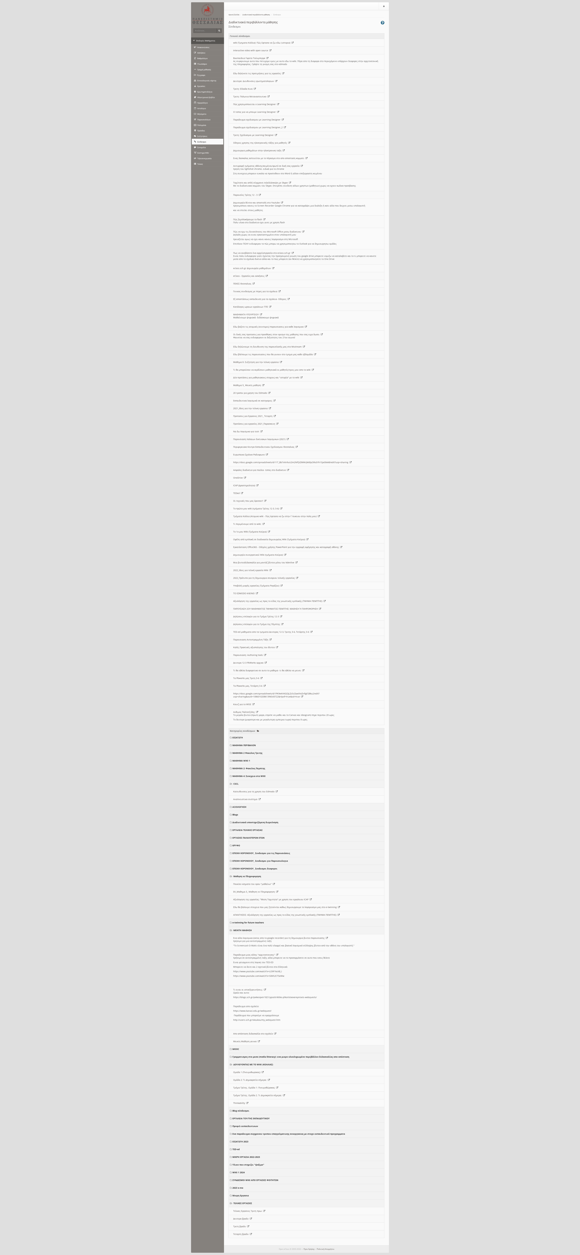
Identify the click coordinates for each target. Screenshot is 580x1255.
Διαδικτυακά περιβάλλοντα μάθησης (256, 15)
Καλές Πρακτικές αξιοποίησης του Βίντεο (254, 647)
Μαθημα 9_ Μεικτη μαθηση (247, 385)
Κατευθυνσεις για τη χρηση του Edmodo (254, 791)
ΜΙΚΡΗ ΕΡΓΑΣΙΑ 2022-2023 (246, 1157)
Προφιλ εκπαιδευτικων (245, 1126)
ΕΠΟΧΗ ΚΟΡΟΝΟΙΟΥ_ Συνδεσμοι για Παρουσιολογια (260, 860)
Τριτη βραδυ (240, 1226)
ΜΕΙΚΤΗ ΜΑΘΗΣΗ (242, 930)
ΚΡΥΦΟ (236, 845)
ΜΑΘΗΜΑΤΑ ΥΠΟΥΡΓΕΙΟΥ (246, 314)
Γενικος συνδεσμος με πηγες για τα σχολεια (256, 291)
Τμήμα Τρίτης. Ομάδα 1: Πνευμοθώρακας (254, 1087)
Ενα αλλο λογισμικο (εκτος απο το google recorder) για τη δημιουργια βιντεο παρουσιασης (279, 938)
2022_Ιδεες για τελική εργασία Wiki (251, 570)
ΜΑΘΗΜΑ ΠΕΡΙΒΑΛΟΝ (244, 745)
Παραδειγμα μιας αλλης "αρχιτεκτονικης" (254, 954)
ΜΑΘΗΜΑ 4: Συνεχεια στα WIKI (249, 776)
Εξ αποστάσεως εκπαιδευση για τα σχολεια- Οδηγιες (260, 299)
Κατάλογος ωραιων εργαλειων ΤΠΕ (251, 306)
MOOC (235, 1049)
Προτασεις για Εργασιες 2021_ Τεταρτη (253, 416)
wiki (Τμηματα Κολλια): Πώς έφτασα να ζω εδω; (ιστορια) (262, 42)
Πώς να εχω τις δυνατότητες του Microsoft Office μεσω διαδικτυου (267, 231)
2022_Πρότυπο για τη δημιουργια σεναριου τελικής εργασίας (264, 577)
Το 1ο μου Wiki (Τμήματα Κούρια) (250, 531)
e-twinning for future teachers (248, 922)
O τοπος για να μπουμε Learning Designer (255, 111)
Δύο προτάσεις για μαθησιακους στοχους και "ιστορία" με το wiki (266, 377)
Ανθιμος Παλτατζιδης (244, 712)
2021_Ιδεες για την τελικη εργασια (251, 408)
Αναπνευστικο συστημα (246, 799)
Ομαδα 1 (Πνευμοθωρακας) (247, 1072)
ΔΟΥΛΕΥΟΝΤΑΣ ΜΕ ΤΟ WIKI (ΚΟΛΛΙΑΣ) (253, 1064)
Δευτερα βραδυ (241, 1218)
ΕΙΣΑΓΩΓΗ (237, 737)
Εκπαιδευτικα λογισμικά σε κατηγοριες (253, 400)
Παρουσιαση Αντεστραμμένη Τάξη (251, 639)
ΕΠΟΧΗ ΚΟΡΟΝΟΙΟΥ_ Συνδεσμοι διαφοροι (254, 868)
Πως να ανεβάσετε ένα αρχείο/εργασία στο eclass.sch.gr (262, 253)
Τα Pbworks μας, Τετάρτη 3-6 (248, 685)
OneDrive (238, 477)
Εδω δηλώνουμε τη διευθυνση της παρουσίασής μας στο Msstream (268, 346)
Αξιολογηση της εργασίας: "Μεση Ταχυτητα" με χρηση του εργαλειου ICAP (271, 899)
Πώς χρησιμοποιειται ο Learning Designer (255, 104)
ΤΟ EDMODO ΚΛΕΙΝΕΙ (244, 593)
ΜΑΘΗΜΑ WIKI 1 (241, 760)
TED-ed (236, 1149)
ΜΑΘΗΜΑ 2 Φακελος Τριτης (247, 753)
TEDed (237, 493)
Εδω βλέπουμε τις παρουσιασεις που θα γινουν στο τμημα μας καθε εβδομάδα (273, 354)
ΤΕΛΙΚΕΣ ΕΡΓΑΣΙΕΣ (242, 1203)
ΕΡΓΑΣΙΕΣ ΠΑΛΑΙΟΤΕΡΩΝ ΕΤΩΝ (248, 837)
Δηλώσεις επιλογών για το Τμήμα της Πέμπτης (257, 624)
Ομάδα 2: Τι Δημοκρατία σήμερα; (250, 1079)
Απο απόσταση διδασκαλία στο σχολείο (253, 1033)
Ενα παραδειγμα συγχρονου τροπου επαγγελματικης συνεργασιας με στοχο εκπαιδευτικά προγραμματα (288, 1133)
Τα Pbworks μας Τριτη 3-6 (246, 678)
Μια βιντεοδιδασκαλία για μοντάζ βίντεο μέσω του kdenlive (264, 562)
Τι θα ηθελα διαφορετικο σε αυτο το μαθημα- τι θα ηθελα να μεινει (267, 670)
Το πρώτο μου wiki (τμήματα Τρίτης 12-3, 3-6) (256, 508)
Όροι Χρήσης (309, 1249)
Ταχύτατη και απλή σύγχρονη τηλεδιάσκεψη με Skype (261, 182)
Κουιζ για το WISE (242, 704)
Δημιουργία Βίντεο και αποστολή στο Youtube (257, 202)
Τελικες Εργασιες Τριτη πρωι (248, 1211)
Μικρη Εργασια (240, 1195)
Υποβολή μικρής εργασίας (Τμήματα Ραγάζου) (256, 585)
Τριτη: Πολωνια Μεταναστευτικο (250, 96)
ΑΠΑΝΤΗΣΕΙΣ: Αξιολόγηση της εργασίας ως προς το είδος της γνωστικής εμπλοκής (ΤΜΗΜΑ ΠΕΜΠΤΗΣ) (285, 914)
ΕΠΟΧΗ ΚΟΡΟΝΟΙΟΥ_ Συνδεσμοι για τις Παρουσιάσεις (261, 853)
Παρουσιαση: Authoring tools (248, 655)
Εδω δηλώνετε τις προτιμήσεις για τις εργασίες (257, 73)
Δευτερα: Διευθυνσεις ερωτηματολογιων (254, 81)
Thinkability (239, 1103)
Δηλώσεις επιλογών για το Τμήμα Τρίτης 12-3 (256, 616)
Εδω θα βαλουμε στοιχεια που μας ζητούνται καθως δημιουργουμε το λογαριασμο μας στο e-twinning (285, 907)
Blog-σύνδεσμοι (240, 1110)
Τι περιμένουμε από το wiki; (248, 524)
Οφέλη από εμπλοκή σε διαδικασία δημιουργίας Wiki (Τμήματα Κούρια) (269, 539)
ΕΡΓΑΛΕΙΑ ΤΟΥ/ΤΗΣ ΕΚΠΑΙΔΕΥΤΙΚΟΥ (251, 1118)
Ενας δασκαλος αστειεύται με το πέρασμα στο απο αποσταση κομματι (269, 158)
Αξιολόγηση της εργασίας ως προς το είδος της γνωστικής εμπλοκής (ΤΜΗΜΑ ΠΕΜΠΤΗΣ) (278, 601)
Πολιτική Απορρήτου (325, 1249)
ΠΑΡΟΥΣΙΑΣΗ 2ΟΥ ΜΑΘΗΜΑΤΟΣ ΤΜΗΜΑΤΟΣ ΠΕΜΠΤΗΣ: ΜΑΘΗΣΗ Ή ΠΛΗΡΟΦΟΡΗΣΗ (276, 608)
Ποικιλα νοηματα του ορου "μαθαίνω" (253, 884)
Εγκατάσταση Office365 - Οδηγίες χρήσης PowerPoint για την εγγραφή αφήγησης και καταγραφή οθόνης (286, 547)
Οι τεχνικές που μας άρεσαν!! (248, 500)
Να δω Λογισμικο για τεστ (246, 431)
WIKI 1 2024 (238, 1172)
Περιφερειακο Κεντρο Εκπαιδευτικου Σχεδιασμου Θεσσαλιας (264, 446)
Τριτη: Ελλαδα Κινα (243, 88)
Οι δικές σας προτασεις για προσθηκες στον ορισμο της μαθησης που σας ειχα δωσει (277, 334)
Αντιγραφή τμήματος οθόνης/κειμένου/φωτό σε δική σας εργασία (267, 165)
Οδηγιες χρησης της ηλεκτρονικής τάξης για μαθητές (260, 142)
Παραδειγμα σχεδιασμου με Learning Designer (257, 119)
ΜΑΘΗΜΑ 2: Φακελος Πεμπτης (248, 768)
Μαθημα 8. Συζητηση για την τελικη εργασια (256, 362)
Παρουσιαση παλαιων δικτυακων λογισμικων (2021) (260, 439)
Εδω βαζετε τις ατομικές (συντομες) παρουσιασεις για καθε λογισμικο (269, 326)
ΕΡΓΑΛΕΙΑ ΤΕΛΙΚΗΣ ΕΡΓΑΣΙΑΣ (247, 830)
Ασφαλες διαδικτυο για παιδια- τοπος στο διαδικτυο (260, 470)
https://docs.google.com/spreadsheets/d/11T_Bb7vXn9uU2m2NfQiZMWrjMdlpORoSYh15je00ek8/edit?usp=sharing (291, 462)
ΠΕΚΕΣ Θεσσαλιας (243, 283)
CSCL (235, 783)
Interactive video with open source (251, 50)
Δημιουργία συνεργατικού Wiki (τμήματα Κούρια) (258, 554)
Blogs (235, 814)
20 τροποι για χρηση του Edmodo (250, 392)
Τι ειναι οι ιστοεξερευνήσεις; (248, 989)
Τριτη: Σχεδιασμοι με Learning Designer (254, 135)
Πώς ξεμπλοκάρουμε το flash (248, 219)
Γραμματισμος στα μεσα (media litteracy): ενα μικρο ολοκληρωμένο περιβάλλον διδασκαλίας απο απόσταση (290, 1056)
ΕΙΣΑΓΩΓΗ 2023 (240, 1141)
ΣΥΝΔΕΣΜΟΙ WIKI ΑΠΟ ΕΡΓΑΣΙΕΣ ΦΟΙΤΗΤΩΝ (255, 1180)
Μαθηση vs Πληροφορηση (247, 876)
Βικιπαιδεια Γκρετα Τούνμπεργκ (249, 58)
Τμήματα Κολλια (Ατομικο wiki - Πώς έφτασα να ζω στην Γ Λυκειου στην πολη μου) (275, 516)
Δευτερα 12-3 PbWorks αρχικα (249, 662)
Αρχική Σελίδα (234, 15)
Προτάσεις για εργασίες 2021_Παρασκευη (254, 423)
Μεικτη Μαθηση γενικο (245, 1041)
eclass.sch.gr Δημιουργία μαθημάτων (252, 268)
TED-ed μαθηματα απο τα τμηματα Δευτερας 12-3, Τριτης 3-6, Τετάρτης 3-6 (271, 631)
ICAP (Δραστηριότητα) (244, 485)
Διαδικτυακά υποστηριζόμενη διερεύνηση (255, 822)
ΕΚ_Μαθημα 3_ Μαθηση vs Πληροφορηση (254, 891)
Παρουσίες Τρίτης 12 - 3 (246, 194)
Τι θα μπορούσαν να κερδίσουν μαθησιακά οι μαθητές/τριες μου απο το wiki (272, 369)
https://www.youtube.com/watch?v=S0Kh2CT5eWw (258, 975)
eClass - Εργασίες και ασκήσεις (249, 275)
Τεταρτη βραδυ (241, 1234)
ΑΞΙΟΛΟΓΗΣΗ (239, 806)
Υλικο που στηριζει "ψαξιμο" (248, 1164)
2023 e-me (237, 1187)
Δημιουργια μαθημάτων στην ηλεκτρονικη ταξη (258, 150)
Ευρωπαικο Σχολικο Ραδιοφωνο (249, 454)
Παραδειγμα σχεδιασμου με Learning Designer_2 (258, 127)
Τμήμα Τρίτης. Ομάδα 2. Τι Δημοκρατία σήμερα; (258, 1095)
